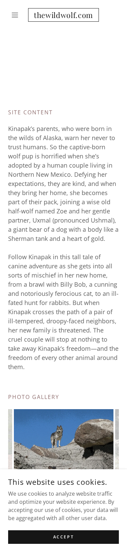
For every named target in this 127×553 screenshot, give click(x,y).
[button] (16, 15)
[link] (63, 15)
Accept (63, 537)
